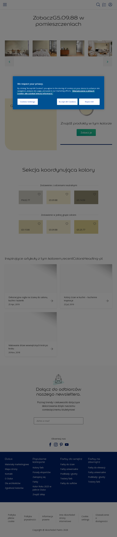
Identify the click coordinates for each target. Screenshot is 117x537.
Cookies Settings (27, 102)
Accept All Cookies (67, 102)
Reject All (89, 102)
